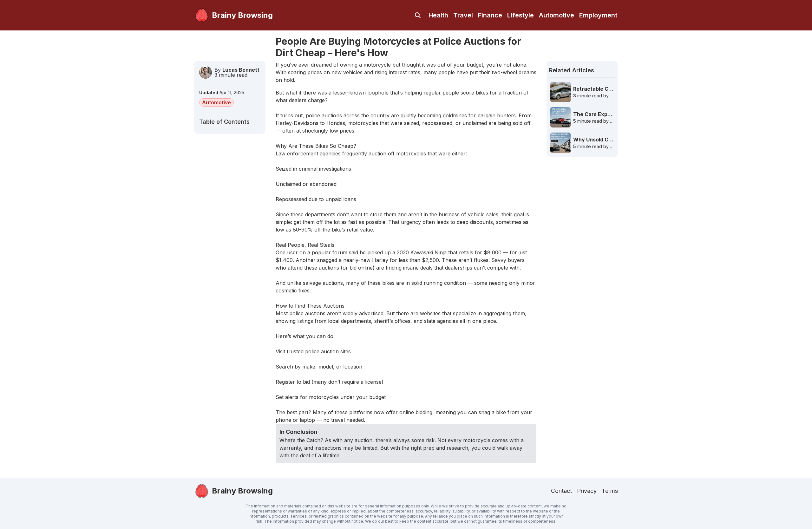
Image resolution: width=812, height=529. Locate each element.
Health (438, 15)
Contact (561, 490)
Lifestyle (520, 15)
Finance (490, 15)
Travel (463, 15)
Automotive (556, 15)
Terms (610, 490)
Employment (598, 15)
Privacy (587, 490)
